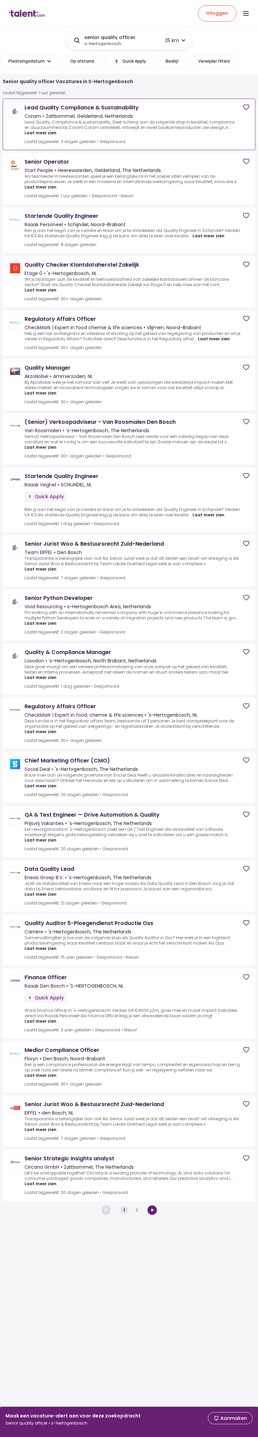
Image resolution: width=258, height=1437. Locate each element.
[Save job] (246, 107)
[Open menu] (246, 13)
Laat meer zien (40, 133)
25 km (172, 40)
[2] (152, 1210)
